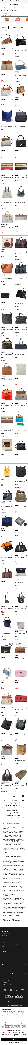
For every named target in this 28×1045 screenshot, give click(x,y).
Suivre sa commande (7, 942)
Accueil (3, 8)
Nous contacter (6, 969)
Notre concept (5, 933)
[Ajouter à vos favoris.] (12, 49)
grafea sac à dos (8, 817)
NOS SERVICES (5, 931)
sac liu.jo (6, 800)
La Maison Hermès (15, 843)
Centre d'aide (5, 967)
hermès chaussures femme (13, 815)
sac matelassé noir (18, 802)
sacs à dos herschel (19, 817)
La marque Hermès (7, 898)
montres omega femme (13, 809)
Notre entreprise (6, 976)
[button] (25, 4)
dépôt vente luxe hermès (16, 800)
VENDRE (4, 951)
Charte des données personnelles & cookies (13, 1005)
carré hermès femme (13, 812)
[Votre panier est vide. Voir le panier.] (25, 4)
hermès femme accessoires (13, 814)
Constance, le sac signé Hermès (10, 919)
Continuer (14, 1039)
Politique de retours (7, 947)
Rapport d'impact (6, 980)
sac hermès (8, 805)
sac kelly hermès (6, 807)
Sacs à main (22, 8)
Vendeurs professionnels (8, 960)
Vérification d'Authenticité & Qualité (11, 945)
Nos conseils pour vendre (8, 956)
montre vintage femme (13, 810)
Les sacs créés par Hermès (8, 860)
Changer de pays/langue (14, 1042)
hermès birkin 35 (8, 804)
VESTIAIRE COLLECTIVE (8, 973)
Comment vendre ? (6, 954)
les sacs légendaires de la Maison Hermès (14, 912)
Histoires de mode (6, 984)
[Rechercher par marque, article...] (2, 4)
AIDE (3, 964)
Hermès (8, 8)
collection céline (18, 804)
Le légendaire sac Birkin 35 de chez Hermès (13, 918)
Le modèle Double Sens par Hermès (11, 920)
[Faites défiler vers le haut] (23, 796)
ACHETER (4, 940)
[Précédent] (10, 796)
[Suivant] (17, 796)
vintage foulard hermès (18, 807)
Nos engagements (6, 978)
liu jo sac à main (17, 805)
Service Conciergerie (7, 936)
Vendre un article (6, 958)
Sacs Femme (15, 8)
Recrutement (5, 982)
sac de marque (8, 802)
